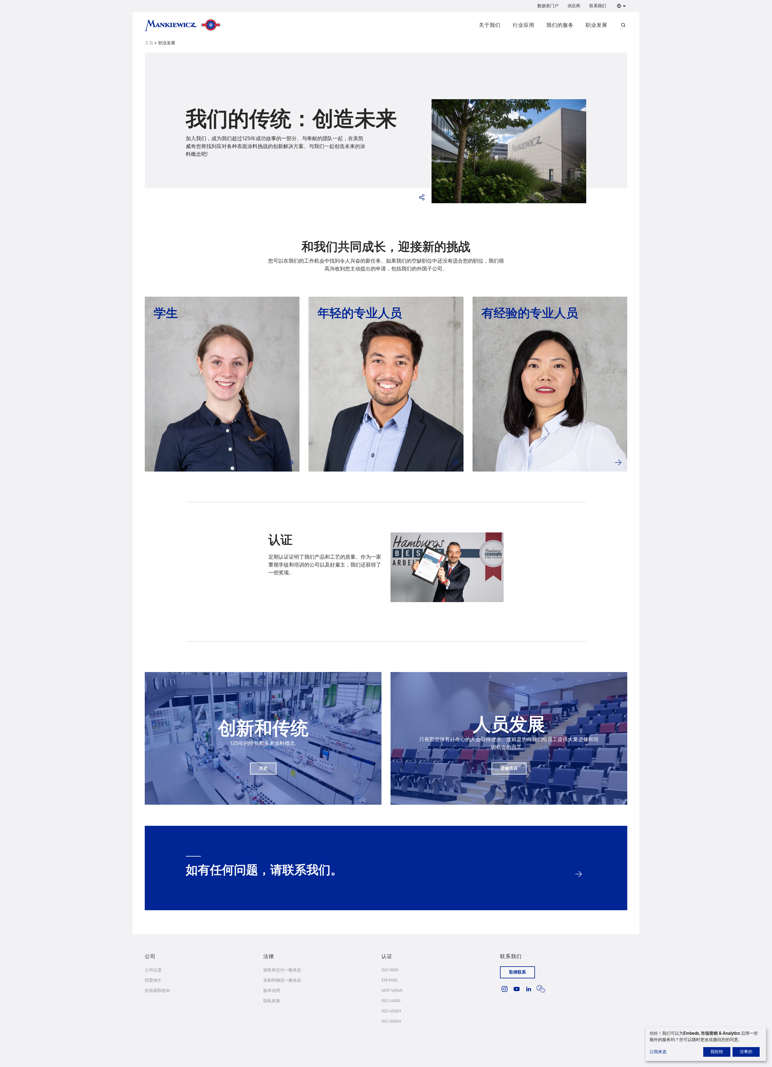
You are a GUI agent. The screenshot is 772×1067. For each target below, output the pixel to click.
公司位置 (153, 970)
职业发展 (596, 25)
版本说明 (271, 990)
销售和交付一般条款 (282, 970)
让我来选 (658, 1051)
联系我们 (597, 5)
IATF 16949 (391, 990)
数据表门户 (547, 5)
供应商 (574, 5)
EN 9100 (389, 980)
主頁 (149, 43)
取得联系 (517, 972)
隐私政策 (271, 1000)
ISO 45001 (391, 1011)
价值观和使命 (157, 990)
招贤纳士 (153, 980)
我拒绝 (716, 1051)
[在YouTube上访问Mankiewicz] (516, 988)
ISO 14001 (390, 1000)
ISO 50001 (391, 1021)
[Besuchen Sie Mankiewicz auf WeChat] (540, 988)
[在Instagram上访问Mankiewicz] (504, 988)
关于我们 (490, 25)
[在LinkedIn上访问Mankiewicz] (528, 988)
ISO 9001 (390, 970)
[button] (620, 6)
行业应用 (523, 25)
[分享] (422, 197)
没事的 (746, 1051)
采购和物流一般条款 (282, 980)
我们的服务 (560, 25)
